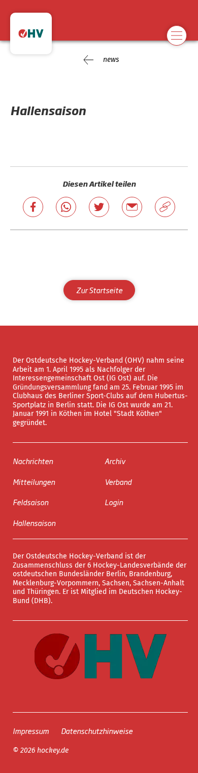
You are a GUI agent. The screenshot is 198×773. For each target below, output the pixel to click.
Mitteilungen (34, 481)
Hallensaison (34, 522)
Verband (118, 481)
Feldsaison (30, 502)
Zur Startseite (99, 290)
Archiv (115, 460)
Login (114, 502)
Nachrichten (33, 460)
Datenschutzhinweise (97, 730)
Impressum (31, 730)
